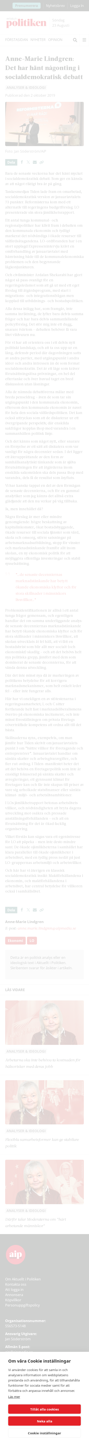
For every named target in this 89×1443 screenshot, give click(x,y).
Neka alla (44, 1421)
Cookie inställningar (44, 1433)
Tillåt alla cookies (44, 1409)
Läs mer (14, 1396)
